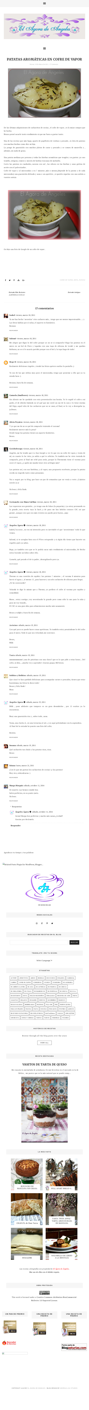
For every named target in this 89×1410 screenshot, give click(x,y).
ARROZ (33, 978)
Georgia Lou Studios (68, 1388)
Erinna (12, 765)
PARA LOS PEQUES (17, 1009)
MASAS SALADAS (16, 1004)
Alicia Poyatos (16, 422)
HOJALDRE (33, 1000)
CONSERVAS (37, 982)
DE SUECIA (63, 991)
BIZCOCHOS (51, 978)
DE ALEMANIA (68, 982)
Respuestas (17, 806)
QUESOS (71, 1009)
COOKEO (47, 982)
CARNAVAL (70, 978)
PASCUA (28, 1009)
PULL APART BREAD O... (62, 1188)
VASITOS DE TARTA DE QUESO (44, 1064)
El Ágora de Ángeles (36, 1388)
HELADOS (24, 1000)
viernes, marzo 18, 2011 (25, 315)
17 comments (53, 64)
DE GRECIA (63, 987)
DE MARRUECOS (39, 991)
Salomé (12, 338)
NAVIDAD (40, 1004)
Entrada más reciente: (17, 293)
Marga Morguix (16, 785)
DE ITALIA (28, 991)
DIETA (76, 280)
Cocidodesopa (15, 448)
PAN (56, 1004)
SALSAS (60, 1013)
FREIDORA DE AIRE (63, 995)
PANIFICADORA (65, 1004)
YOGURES (65, 1018)
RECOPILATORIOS (37, 1013)
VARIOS (46, 1018)
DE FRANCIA (52, 987)
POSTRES (62, 1009)
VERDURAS (55, 1018)
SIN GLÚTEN (70, 1013)
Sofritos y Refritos (17, 675)
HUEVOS (42, 1000)
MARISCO (62, 1000)
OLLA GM (49, 1004)
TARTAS (38, 1018)
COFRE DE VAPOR (66, 280)
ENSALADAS (50, 995)
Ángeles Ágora (16, 525)
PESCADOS (53, 1009)
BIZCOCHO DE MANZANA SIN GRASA (27, 1187)
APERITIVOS (23, 978)
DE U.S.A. (73, 991)
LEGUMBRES (52, 1000)
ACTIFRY (14, 978)
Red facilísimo (50, 1013)
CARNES (13, 982)
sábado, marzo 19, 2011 (28, 625)
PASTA (36, 1009)
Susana (12, 745)
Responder (13, 330)
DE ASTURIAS (40, 987)
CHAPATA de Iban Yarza (27, 1223)
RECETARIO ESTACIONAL (19, 1013)
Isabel (12, 315)
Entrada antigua (74, 292)
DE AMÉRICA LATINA (18, 987)
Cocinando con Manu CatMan (22, 502)
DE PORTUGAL (52, 991)
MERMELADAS (29, 1004)
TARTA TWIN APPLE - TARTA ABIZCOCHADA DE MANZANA (62, 1220)
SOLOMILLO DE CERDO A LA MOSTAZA (61, 1256)
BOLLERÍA (61, 978)
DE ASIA (30, 987)
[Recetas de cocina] (9, 1344)
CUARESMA (56, 982)
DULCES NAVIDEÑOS (37, 995)
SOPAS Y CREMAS (28, 1018)
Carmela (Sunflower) (18, 395)
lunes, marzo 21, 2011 (25, 765)
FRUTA (75, 995)
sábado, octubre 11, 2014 (34, 785)
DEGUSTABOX (15, 995)
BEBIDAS (41, 978)
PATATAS (82, 280)
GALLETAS (14, 1000)
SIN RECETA (15, 1018)
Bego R (12, 362)
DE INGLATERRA (16, 991)
